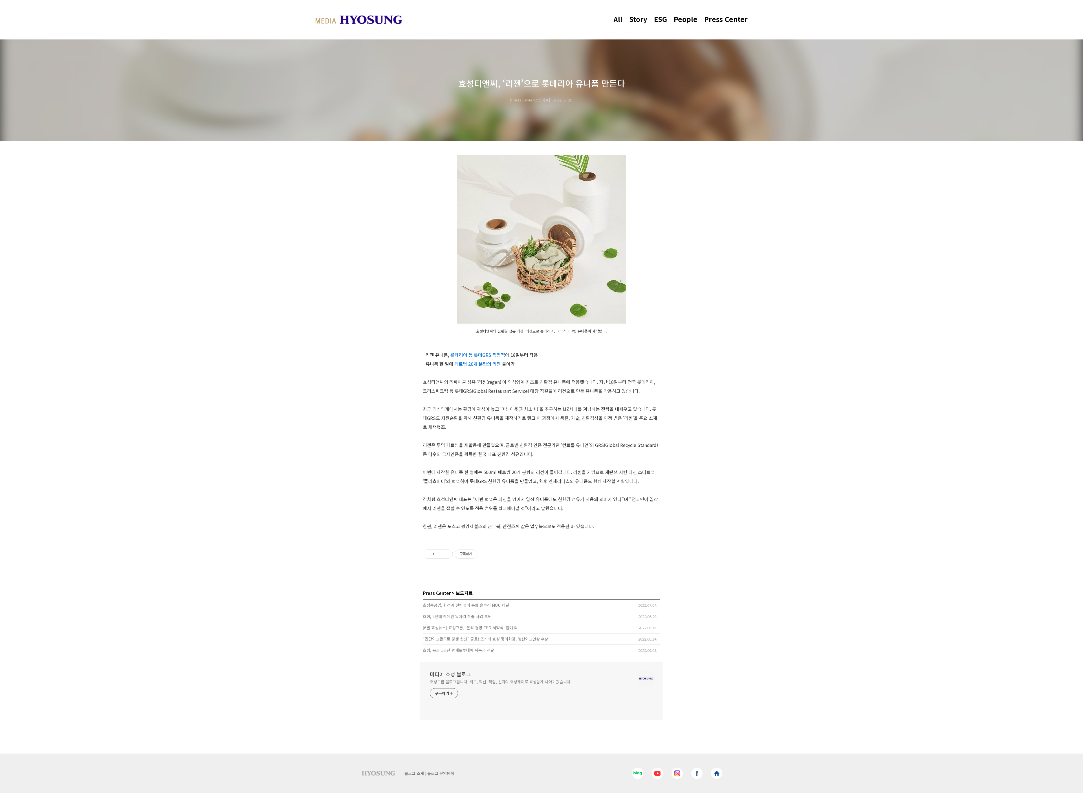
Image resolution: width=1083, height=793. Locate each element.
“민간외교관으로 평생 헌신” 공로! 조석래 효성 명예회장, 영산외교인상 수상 (485, 639)
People (685, 19)
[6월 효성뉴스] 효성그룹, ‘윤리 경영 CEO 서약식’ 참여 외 (470, 627)
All (618, 19)
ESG (660, 19)
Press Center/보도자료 (530, 100)
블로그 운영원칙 (440, 773)
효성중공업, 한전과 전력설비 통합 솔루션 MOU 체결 (466, 605)
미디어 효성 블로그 (450, 674)
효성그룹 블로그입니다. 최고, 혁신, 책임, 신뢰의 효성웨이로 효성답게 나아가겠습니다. (500, 682)
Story (638, 19)
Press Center (726, 19)
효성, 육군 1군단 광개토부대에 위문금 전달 (458, 650)
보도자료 (464, 593)
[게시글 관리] (446, 554)
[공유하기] (439, 554)
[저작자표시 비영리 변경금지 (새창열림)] (484, 554)
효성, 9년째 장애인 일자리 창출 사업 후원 (457, 616)
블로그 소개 (414, 773)
